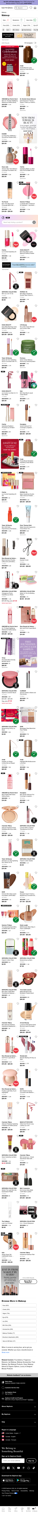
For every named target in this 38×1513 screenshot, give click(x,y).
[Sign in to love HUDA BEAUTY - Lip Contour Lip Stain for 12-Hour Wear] (18, 372)
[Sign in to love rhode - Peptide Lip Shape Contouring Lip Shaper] (18, 740)
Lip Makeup (12, 1362)
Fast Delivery (27, 30)
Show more (5, 1352)
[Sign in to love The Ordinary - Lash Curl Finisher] (18, 1202)
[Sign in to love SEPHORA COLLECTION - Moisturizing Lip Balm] (36, 939)
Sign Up (31, 1461)
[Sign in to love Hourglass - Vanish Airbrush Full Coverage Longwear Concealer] (36, 405)
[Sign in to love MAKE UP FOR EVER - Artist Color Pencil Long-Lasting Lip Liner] (36, 1103)
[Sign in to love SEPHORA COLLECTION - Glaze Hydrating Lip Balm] (18, 1136)
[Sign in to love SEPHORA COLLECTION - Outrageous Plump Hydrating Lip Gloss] (18, 572)
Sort (8, 30)
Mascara (4, 1362)
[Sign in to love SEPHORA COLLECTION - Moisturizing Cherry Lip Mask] (18, 707)
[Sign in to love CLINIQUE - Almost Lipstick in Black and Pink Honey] (36, 672)
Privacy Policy (6, 1491)
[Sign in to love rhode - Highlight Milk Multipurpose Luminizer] (36, 740)
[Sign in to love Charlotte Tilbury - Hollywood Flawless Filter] (36, 1233)
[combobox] (21, 7)
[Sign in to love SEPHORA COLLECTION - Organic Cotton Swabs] (36, 840)
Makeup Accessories (24, 1362)
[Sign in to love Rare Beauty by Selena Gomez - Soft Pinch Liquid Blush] (18, 1037)
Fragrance (27, 1360)
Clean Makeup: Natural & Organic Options (18, 1365)
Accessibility (24, 1491)
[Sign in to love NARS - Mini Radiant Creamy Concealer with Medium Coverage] (36, 1070)
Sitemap (31, 1491)
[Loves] (31, 8)
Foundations (18, 1360)
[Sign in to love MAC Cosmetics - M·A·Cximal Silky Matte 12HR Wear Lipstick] (36, 1169)
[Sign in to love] (36, 80)
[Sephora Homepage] (7, 8)
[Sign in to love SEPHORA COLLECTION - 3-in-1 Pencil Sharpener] (36, 1202)
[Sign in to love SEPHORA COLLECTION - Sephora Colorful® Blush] (18, 672)
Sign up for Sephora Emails (11, 1456)
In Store (17, 30)
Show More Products (28, 1281)
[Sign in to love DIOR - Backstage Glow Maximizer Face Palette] (36, 707)
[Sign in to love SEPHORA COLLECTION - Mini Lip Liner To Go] (18, 273)
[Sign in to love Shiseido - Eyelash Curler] (36, 539)
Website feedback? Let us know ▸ (19, 1375)
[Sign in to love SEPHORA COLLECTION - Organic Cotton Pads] (18, 939)
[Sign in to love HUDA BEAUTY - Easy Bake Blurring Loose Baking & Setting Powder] (18, 306)
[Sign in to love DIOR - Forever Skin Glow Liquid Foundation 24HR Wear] (18, 873)
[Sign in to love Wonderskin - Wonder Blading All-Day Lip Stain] (36, 1037)
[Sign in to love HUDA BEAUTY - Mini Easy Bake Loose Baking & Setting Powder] (36, 231)
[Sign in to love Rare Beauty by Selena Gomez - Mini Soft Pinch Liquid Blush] (36, 607)
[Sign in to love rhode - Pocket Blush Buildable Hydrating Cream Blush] (36, 440)
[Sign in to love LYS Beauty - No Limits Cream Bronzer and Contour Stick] (36, 306)
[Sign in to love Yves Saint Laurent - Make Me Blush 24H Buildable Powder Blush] (36, 971)
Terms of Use (15, 1491)
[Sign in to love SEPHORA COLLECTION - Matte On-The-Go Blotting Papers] (36, 572)
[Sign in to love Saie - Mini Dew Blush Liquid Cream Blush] (36, 372)
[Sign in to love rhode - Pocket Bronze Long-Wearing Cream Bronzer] (36, 47)
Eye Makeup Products (15, 1364)
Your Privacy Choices (8, 1493)
